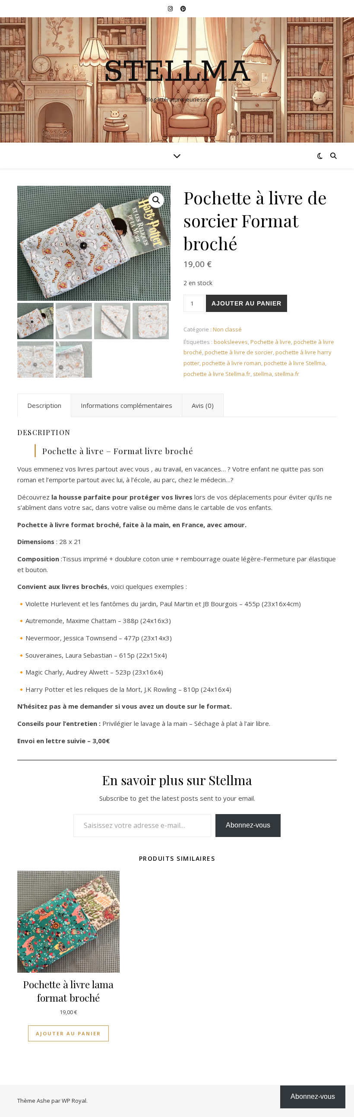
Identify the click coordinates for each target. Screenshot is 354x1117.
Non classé (227, 329)
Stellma (177, 72)
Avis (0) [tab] (203, 405)
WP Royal (74, 1100)
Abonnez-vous (248, 825)
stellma (262, 374)
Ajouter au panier (246, 303)
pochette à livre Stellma (294, 363)
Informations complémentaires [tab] (126, 405)
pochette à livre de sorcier (239, 352)
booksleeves (231, 342)
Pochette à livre (270, 342)
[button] (156, 200)
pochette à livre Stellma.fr (216, 374)
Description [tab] (44, 405)
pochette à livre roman (231, 363)
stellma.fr (287, 374)
